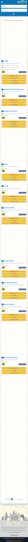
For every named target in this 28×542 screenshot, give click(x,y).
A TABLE (5, 61)
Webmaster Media (17, 540)
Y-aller (14, 78)
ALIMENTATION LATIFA (9, 111)
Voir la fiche (15, 83)
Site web (15, 80)
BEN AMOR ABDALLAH (9, 357)
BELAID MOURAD (8, 261)
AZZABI (5, 186)
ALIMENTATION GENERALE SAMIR (12, 89)
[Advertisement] (14, 40)
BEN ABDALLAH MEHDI (9, 282)
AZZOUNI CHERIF (8, 207)
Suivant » (21, 499)
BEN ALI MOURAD (8, 304)
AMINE (5, 164)
